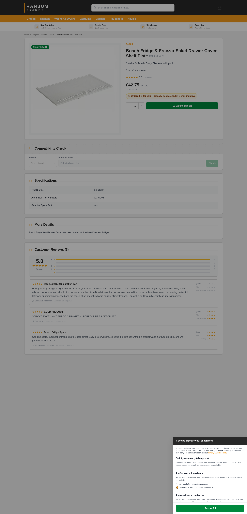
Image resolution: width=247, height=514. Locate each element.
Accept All (210, 508)
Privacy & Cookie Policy (217, 453)
